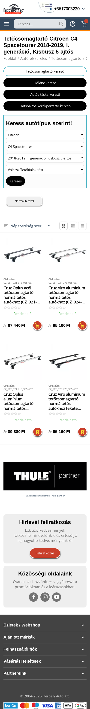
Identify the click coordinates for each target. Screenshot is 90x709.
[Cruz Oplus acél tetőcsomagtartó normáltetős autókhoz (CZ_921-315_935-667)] (22, 255)
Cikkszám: (9, 279)
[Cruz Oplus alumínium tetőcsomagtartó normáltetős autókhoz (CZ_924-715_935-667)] (22, 361)
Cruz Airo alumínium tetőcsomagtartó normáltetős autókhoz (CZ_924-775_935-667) (66, 295)
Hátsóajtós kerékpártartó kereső (45, 106)
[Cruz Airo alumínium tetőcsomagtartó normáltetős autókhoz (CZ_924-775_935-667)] (67, 255)
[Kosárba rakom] (37, 325)
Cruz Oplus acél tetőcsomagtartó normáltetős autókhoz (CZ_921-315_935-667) (20, 295)
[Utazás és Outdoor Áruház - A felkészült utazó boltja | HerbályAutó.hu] (13, 8)
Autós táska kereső (45, 94)
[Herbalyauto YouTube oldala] (56, 597)
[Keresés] (61, 24)
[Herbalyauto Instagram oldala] (45, 597)
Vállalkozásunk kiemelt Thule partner (45, 495)
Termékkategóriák (6, 24)
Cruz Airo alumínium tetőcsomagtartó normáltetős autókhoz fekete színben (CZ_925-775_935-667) (66, 401)
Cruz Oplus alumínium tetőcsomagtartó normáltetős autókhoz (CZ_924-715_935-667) (20, 401)
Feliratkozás (45, 553)
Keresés (15, 181)
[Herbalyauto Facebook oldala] (33, 597)
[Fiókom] (72, 24)
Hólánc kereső (45, 82)
